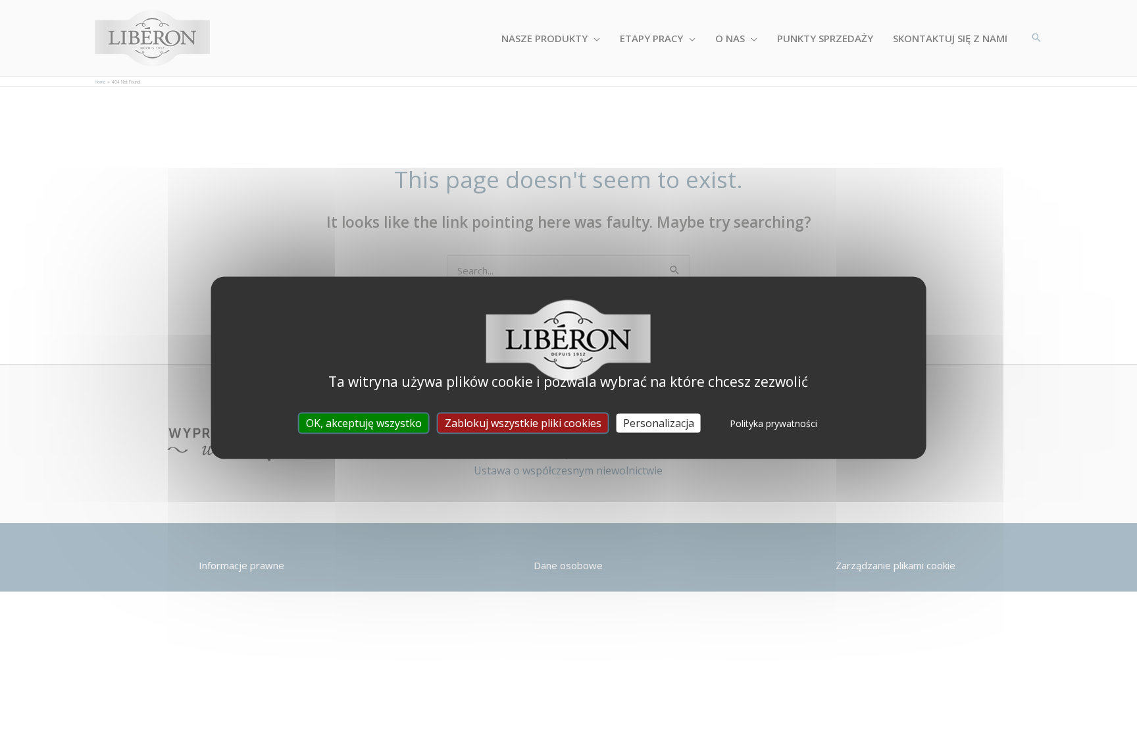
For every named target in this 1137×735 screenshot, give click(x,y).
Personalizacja (658, 422)
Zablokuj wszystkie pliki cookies (523, 422)
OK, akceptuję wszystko (364, 422)
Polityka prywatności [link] (773, 423)
